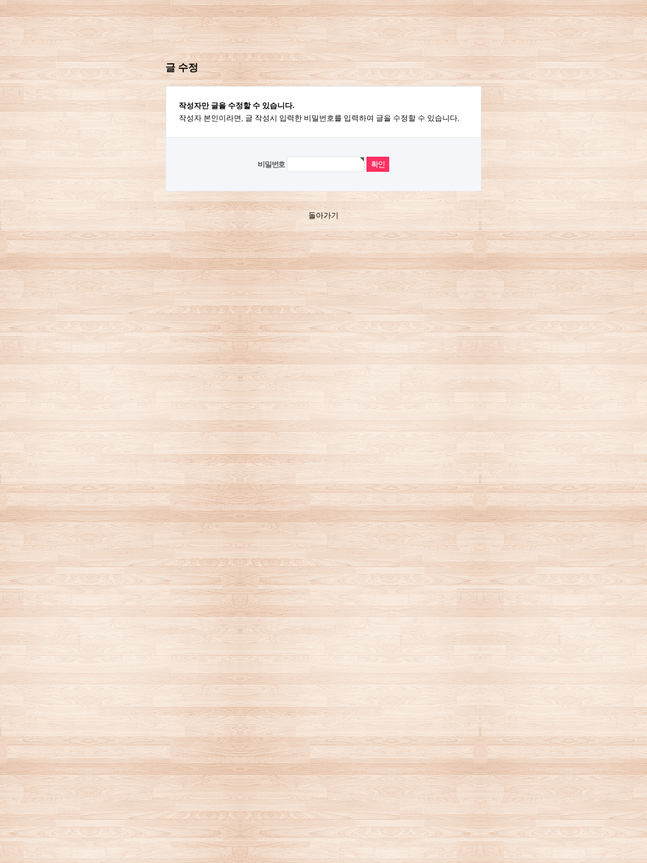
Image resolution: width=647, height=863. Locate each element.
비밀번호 (271, 164)
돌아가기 (323, 215)
